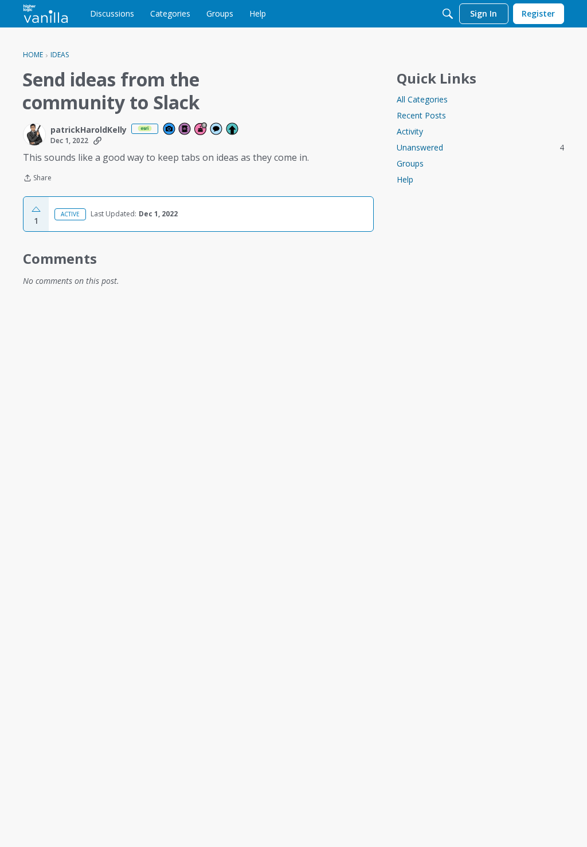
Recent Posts (421, 115)
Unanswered (480, 147)
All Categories (422, 99)
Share (37, 179)
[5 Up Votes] (233, 129)
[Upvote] (36, 209)
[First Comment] (217, 129)
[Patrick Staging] (45, 14)
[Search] (447, 13)
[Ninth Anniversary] (201, 129)
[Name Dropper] (185, 129)
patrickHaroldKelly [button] (88, 130)
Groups (410, 163)
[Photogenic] (170, 129)
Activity (410, 131)
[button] (34, 134)
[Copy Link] (97, 141)
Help (405, 179)
